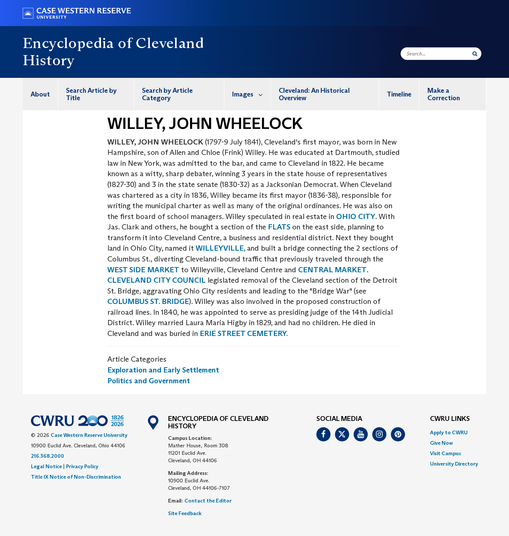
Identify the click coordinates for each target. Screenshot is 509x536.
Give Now (441, 443)
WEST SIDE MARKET (143, 269)
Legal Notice (46, 466)
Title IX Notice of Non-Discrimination (76, 476)
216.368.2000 (47, 456)
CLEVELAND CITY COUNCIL (156, 280)
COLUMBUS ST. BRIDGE (148, 301)
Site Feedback (185, 513)
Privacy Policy (82, 466)
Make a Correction (443, 94)
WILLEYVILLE (220, 248)
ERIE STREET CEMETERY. (244, 333)
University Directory (454, 463)
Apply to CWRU (449, 432)
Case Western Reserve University (89, 435)
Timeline (399, 94)
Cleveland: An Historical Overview (314, 94)
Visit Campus (445, 453)
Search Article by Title (91, 94)
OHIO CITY (355, 216)
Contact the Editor (208, 500)
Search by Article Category (167, 94)
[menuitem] (40, 94)
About (40, 94)
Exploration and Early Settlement (163, 369)
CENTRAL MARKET (332, 269)
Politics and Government (148, 380)
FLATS (279, 226)
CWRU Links (450, 419)
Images (242, 94)
